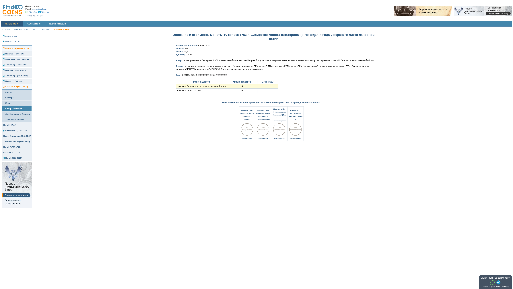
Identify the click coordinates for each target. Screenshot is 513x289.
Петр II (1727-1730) (12, 147)
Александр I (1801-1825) (16, 76)
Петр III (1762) (9, 125)
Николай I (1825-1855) (15, 70)
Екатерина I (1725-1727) (14, 152)
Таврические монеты (15, 120)
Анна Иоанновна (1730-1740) (16, 141)
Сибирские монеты (61, 29)
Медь (7, 103)
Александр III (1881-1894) (17, 59)
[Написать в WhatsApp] (492, 282)
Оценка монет (34, 24)
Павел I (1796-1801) (14, 81)
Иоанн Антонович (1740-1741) (17, 136)
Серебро (9, 98)
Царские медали (57, 24)
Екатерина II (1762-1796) (16, 87)
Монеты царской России (17, 48)
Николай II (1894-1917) (15, 54)
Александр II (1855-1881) (16, 65)
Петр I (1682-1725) (13, 158)
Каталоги (6, 29)
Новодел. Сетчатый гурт (189, 91)
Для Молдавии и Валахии (17, 114)
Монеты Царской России (24, 29)
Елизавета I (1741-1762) (16, 131)
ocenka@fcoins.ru (39, 9)
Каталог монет (12, 24)
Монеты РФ (11, 36)
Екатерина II (43, 29)
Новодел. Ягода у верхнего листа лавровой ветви (201, 86)
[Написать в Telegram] (498, 282)
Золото (8, 92)
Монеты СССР (12, 41)
